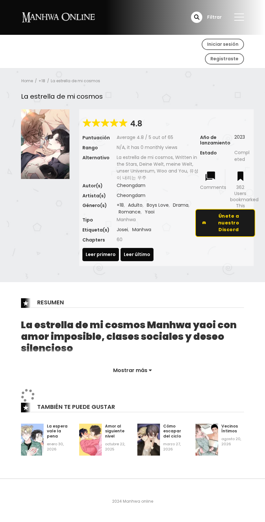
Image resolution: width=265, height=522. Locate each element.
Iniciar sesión (222, 44)
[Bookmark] (240, 177)
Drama (180, 205)
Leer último (137, 254)
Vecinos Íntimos (229, 428)
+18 (41, 81)
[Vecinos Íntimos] (207, 439)
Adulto (135, 205)
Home (27, 81)
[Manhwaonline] (58, 17)
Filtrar (214, 17)
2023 (239, 137)
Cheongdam (131, 185)
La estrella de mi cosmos (75, 81)
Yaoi (149, 212)
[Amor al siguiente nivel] (90, 439)
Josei (122, 229)
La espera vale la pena (57, 431)
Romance (130, 212)
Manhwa (141, 229)
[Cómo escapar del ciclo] (148, 439)
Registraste (224, 58)
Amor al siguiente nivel (114, 431)
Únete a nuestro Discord (228, 223)
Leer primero (101, 254)
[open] (239, 17)
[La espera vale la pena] (32, 439)
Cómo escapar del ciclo (172, 431)
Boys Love (158, 205)
